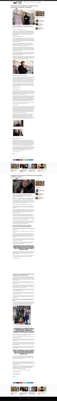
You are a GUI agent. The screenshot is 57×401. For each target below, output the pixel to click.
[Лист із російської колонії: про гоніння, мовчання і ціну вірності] (42, 166)
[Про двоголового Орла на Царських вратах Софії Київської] (39, 13)
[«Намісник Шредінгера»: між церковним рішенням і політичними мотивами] (36, 21)
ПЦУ (25, 157)
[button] (37, 0)
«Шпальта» (24, 29)
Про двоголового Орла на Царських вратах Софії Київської (39, 17)
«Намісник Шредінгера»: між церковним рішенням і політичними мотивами (41, 21)
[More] (34, 159)
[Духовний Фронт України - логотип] (17, 2)
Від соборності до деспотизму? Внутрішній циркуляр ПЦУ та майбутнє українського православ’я (41, 24)
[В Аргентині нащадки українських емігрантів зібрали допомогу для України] (36, 28)
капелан (23, 157)
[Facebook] (41, 0)
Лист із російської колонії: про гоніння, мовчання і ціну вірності (42, 170)
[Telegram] (42, 0)
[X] (43, 0)
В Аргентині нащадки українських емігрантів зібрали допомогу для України (41, 28)
